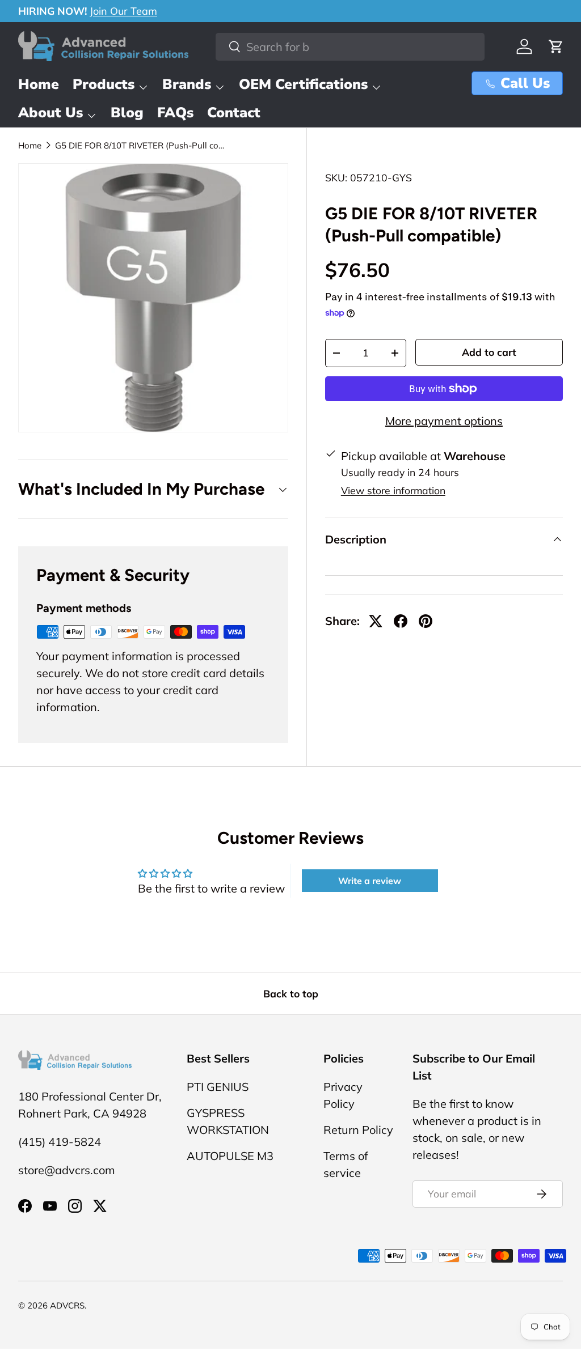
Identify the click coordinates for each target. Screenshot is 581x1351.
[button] (556, 46)
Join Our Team (123, 11)
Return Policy (358, 1130)
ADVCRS (67, 1305)
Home (38, 84)
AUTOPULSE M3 (230, 1156)
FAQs (175, 112)
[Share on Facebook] (400, 621)
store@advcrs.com (66, 1170)
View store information (393, 490)
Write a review (369, 880)
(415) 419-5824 (59, 1142)
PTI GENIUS (218, 1087)
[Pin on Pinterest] (425, 621)
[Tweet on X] (375, 621)
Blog (127, 112)
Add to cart (489, 352)
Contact (233, 112)
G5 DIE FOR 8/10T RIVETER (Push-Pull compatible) (140, 145)
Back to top (290, 993)
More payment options (444, 421)
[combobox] (350, 47)
